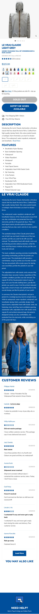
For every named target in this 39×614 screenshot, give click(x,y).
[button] (7, 59)
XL (28, 79)
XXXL (14, 85)
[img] (9, 390)
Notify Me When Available (19, 107)
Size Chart (8, 91)
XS (5, 79)
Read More (16, 141)
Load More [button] (19, 553)
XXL (5, 85)
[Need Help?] (19, 600)
